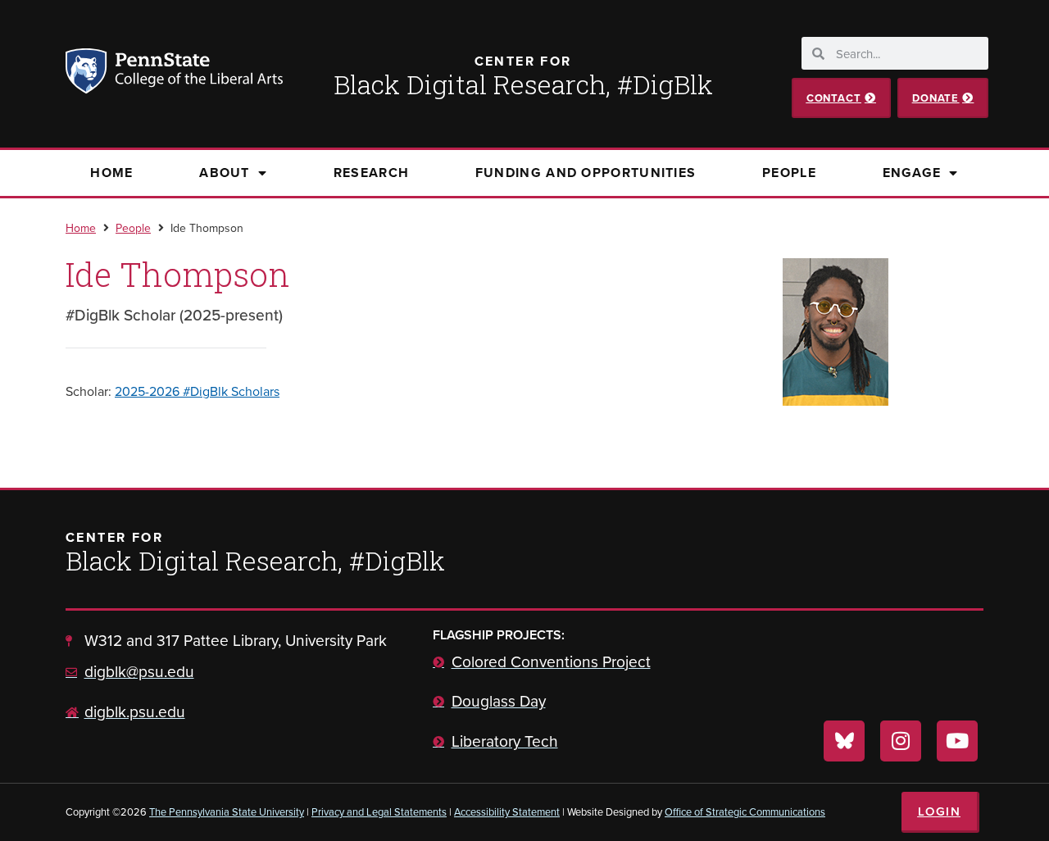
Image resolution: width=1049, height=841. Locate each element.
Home (111, 172)
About (224, 172)
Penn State (88, 73)
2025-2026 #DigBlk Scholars (197, 391)
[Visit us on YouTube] (957, 741)
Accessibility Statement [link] (507, 811)
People (789, 172)
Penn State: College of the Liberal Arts (197, 73)
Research (371, 172)
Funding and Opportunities (586, 172)
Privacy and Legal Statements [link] (379, 811)
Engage (912, 172)
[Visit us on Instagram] (900, 741)
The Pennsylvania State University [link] (226, 811)
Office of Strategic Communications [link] (745, 811)
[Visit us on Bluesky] (844, 741)
